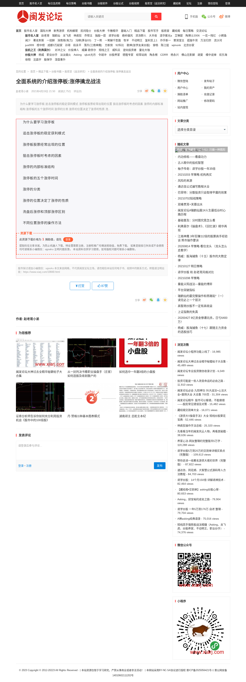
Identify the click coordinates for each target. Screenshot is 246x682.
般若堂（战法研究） (156, 3)
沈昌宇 (37, 59)
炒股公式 (118, 3)
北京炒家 (189, 45)
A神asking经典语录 (188, 518)
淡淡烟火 (65, 54)
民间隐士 (86, 30)
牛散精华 (112, 30)
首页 (21, 3)
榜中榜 (41, 45)
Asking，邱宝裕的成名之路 (193, 499)
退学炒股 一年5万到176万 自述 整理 (199, 509)
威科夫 (116, 50)
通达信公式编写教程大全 (193, 186)
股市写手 (153, 30)
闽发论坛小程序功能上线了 (193, 351)
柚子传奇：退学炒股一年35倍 (196, 168)
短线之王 (104, 50)
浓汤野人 (140, 35)
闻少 (28, 40)
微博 (227, 16)
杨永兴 (175, 54)
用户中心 (182, 87)
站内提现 (182, 107)
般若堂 (165, 30)
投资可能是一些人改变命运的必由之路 (200, 380)
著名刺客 (38, 40)
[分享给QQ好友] (159, 90)
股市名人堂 (36, 3)
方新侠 (109, 45)
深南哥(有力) (65, 40)
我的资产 (209, 87)
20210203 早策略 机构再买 (195, 174)
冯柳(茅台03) (83, 40)
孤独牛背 (192, 40)
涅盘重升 (60, 59)
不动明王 (137, 40)
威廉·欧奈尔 (89, 50)
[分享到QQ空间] (165, 90)
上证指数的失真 (188, 311)
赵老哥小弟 (22, 91)
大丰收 (153, 35)
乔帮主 (88, 35)
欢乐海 (223, 54)
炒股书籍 (87, 3)
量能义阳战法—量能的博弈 (195, 284)
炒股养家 (114, 54)
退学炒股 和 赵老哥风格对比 (196, 272)
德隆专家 (128, 54)
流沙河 (218, 40)
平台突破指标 (186, 290)
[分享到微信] (152, 90)
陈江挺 (165, 45)
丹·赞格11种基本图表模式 (83, 416)
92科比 (120, 45)
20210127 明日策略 (190, 266)
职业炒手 (52, 54)
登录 (227, 3)
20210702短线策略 (190, 198)
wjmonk (176, 45)
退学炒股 (114, 35)
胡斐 (200, 54)
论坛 (188, 3)
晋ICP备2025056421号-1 (200, 670)
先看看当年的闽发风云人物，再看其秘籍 (201, 431)
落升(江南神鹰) (93, 45)
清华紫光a (166, 35)
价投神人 (73, 50)
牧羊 (126, 40)
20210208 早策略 (188, 278)
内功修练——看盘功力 (192, 156)
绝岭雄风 (127, 35)
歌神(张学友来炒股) (138, 45)
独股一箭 (100, 35)
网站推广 (182, 100)
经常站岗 (141, 54)
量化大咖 (144, 50)
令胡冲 (102, 54)
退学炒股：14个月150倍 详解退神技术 (200, 479)
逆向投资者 (129, 50)
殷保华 (48, 59)
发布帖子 (209, 81)
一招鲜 (51, 40)
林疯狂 (78, 35)
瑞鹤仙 (56, 35)
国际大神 (45, 30)
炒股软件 (103, 3)
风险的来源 (185, 180)
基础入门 (126, 30)
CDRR (164, 54)
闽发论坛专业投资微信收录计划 (196, 371)
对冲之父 (60, 50)
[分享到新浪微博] (146, 90)
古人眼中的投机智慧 (191, 162)
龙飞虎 (67, 35)
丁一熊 (98, 40)
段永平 (77, 45)
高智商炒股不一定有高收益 (195, 306)
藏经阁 (177, 3)
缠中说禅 (211, 54)
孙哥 (68, 45)
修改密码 (209, 100)
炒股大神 (99, 30)
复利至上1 (151, 40)
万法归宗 (205, 40)
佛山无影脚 (188, 54)
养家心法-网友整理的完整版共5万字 (198, 440)
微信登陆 (213, 3)
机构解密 (72, 30)
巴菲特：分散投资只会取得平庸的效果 (202, 192)
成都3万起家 (54, 45)
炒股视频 (134, 3)
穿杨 (155, 45)
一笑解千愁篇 (113, 40)
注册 (199, 3)
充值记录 (209, 94)
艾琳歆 (179, 35)
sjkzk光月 (90, 54)
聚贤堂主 (179, 40)
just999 (29, 45)
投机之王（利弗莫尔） (38, 50)
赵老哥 (45, 35)
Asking (78, 54)
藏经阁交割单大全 (188, 410)
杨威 (41, 54)
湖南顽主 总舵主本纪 (132, 416)
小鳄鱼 (223, 35)
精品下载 (139, 30)
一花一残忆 (209, 35)
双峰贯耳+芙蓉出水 (190, 204)
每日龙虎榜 (54, 3)
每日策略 (71, 3)
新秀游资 (59, 30)
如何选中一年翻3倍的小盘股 (137, 371)
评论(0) (77, 91)
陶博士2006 (192, 35)
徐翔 (28, 59)
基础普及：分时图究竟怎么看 (196, 220)
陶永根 (154, 54)
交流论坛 (201, 30)
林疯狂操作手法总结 (189, 425)
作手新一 (165, 40)
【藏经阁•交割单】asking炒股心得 (198, 489)
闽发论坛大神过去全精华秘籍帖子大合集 (201, 361)
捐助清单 (182, 94)
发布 (160, 465)
